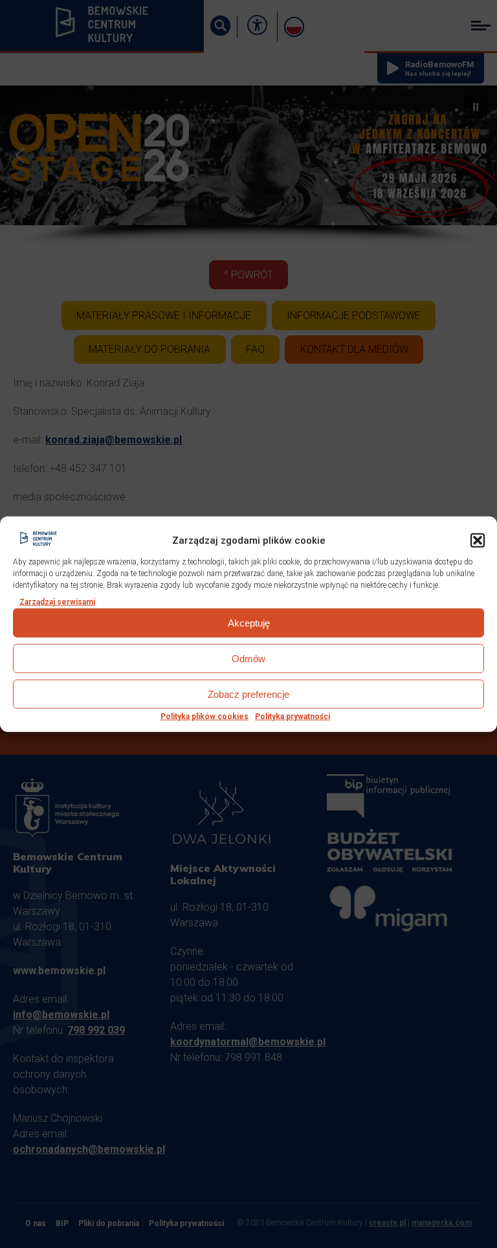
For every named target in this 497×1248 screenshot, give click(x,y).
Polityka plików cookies (204, 716)
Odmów (248, 658)
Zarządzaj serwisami (57, 602)
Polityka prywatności (292, 716)
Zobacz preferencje (248, 694)
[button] (477, 540)
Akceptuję (249, 623)
